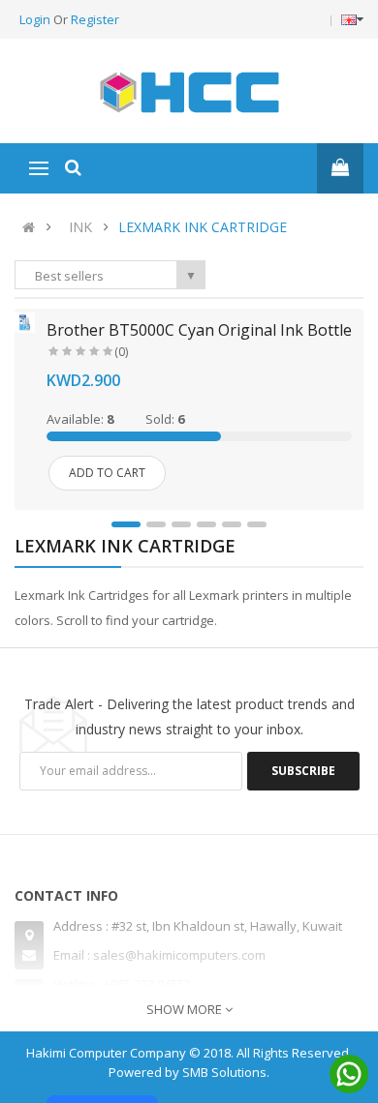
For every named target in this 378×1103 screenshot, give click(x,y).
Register (95, 19)
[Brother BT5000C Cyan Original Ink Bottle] (25, 321)
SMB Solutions (224, 1072)
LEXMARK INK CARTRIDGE (202, 227)
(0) (121, 351)
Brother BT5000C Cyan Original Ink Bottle (199, 330)
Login (36, 19)
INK (80, 227)
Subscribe (303, 770)
